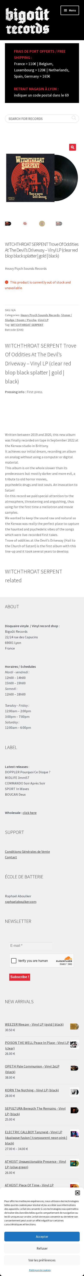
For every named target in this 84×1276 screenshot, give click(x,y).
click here (30, 812)
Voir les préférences (42, 1260)
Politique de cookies (40, 1270)
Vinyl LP (43, 320)
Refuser (42, 1248)
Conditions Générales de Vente (27, 851)
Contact (11, 857)
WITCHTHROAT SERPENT (27, 325)
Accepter (42, 1237)
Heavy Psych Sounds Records (40, 315)
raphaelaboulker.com (20, 901)
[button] (77, 1193)
